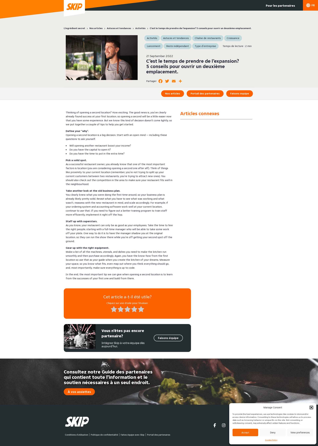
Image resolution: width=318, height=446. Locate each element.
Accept (245, 432)
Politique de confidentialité (104, 434)
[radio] (114, 309)
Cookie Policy (271, 440)
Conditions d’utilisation (76, 434)
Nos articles (172, 93)
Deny (273, 432)
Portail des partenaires (205, 93)
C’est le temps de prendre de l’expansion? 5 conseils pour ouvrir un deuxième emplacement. (192, 66)
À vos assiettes (79, 392)
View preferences (300, 432)
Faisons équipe (239, 93)
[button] (311, 407)
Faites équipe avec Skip (132, 434)
